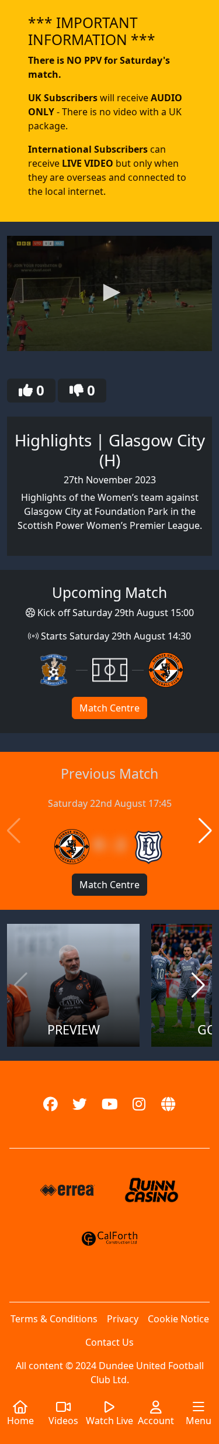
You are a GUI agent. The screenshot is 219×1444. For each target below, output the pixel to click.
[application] (109, 293)
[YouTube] (109, 1104)
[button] (110, 292)
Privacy (122, 1318)
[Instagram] (139, 1104)
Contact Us (109, 1342)
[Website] (169, 1104)
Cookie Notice (178, 1318)
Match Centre (109, 708)
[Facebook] (50, 1104)
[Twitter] (79, 1104)
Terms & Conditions (54, 1318)
